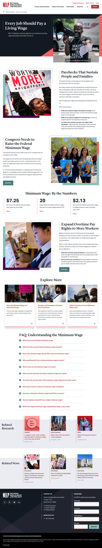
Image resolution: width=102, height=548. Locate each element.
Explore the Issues (58, 7)
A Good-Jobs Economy (41, 7)
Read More (8, 183)
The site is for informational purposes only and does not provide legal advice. (22, 536)
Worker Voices (90, 3)
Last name (77, 508)
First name (77, 501)
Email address (78, 516)
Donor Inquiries (50, 508)
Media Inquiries (50, 510)
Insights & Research (78, 3)
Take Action (70, 7)
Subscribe (94, 526)
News (97, 3)
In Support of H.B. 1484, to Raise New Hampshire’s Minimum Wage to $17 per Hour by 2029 (35, 437)
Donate (95, 6)
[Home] (3, 12)
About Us (80, 7)
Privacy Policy (6, 545)
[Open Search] (87, 7)
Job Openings (49, 518)
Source (8, 211)
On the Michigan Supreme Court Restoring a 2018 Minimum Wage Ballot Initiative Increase (88, 475)
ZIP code (76, 523)
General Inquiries (50, 506)
